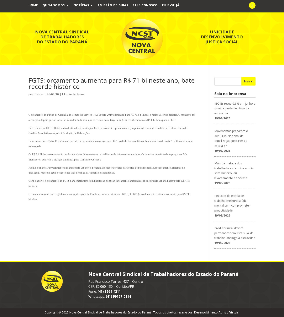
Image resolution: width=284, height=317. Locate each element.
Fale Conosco (145, 5)
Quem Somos (54, 5)
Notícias (81, 5)
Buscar (248, 81)
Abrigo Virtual (229, 312)
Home (33, 5)
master (38, 94)
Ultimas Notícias (73, 94)
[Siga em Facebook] (252, 5)
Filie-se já (170, 5)
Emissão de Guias (113, 5)
